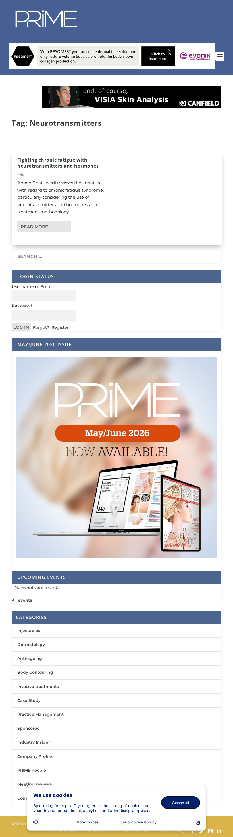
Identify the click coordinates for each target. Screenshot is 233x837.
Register (60, 327)
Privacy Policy (171, 830)
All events (22, 600)
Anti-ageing (29, 658)
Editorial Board (94, 830)
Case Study (29, 700)
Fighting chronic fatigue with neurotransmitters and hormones (58, 163)
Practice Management (40, 714)
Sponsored (28, 728)
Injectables (28, 630)
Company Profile (34, 756)
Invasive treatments (38, 686)
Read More (34, 226)
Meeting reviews (34, 784)
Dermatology (31, 644)
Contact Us (64, 830)
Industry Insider (33, 742)
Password (22, 306)
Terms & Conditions (133, 830)
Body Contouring (35, 672)
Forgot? (41, 327)
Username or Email (32, 286)
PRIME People (31, 770)
